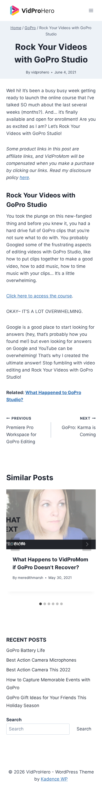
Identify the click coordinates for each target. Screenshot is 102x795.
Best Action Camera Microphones (41, 660)
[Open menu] (91, 10)
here (24, 177)
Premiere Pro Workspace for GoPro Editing (21, 430)
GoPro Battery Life (25, 650)
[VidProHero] (32, 10)
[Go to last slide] (15, 544)
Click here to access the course (39, 296)
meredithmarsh (30, 578)
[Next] (86, 544)
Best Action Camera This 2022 (38, 669)
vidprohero (40, 72)
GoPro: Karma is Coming (79, 426)
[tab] (40, 604)
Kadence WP (54, 779)
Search (84, 728)
